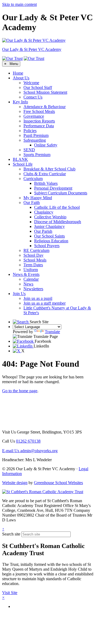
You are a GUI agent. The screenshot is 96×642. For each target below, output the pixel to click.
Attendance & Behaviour (44, 106)
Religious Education (51, 241)
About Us (21, 78)
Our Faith (31, 202)
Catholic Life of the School (57, 207)
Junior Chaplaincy (49, 226)
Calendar (31, 279)
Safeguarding (34, 140)
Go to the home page (19, 391)
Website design (14, 482)
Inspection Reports (39, 121)
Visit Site (9, 592)
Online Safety (45, 145)
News (28, 284)
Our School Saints (49, 236)
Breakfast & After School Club (49, 169)
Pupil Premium (36, 135)
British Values (46, 183)
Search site (11, 534)
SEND (29, 150)
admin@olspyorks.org (30, 450)
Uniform (30, 269)
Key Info (20, 102)
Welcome (31, 82)
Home (18, 73)
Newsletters (33, 289)
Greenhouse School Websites (58, 482)
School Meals (34, 260)
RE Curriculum (36, 250)
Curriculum (33, 178)
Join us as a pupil (37, 298)
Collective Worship (50, 217)
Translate (52, 331)
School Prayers (46, 245)
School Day (33, 255)
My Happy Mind (37, 197)
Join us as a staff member (44, 303)
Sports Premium (36, 154)
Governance (33, 116)
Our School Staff (37, 87)
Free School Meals (39, 111)
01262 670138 (28, 441)
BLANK (20, 159)
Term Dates (33, 265)
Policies (30, 130)
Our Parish (43, 231)
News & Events (26, 274)
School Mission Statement (45, 92)
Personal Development (53, 188)
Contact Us (32, 97)
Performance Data (38, 126)
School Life (23, 164)
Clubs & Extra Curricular (44, 173)
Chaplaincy (43, 212)
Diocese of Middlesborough (57, 221)
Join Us (19, 293)
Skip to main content (19, 4)
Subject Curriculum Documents (60, 193)
